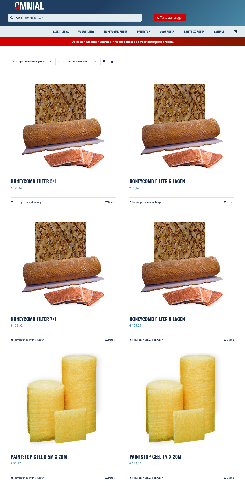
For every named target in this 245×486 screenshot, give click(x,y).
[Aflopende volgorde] (59, 61)
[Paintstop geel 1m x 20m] (182, 401)
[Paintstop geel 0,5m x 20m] (63, 401)
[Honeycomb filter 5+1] (63, 125)
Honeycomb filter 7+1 (33, 318)
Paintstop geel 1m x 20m (155, 456)
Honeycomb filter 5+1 (34, 181)
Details (112, 202)
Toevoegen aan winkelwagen (28, 202)
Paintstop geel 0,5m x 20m (39, 456)
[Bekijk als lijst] (112, 61)
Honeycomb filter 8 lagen (157, 318)
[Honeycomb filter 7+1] (63, 263)
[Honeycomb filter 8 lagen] (182, 263)
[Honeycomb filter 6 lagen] (182, 125)
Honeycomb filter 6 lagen (157, 181)
